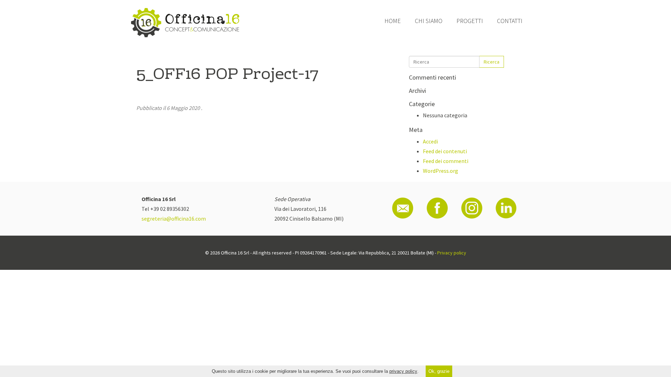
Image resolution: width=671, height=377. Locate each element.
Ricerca (491, 62)
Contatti (509, 21)
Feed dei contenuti (445, 151)
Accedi (430, 141)
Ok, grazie (438, 371)
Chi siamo (428, 21)
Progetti (469, 21)
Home (392, 21)
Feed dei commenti (445, 160)
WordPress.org (440, 170)
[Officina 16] (185, 22)
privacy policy (403, 371)
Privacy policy (451, 253)
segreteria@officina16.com (174, 218)
